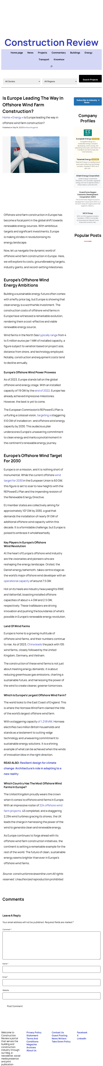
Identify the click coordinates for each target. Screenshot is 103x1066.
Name (5, 963)
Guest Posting (59, 1035)
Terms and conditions (32, 1040)
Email (5, 977)
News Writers (59, 1038)
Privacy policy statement (34, 1034)
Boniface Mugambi (30, 127)
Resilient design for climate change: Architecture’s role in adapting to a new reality (32, 768)
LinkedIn (81, 1038)
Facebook (82, 1032)
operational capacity (17, 581)
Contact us (58, 1032)
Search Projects (90, 80)
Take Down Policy (61, 1041)
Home (6, 117)
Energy (16, 117)
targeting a (44, 415)
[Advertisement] (51, 17)
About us (31, 1050)
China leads (34, 644)
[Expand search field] (51, 66)
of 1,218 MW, (45, 721)
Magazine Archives (32, 1046)
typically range (48, 335)
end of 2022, (43, 390)
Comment (7, 929)
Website (6, 990)
